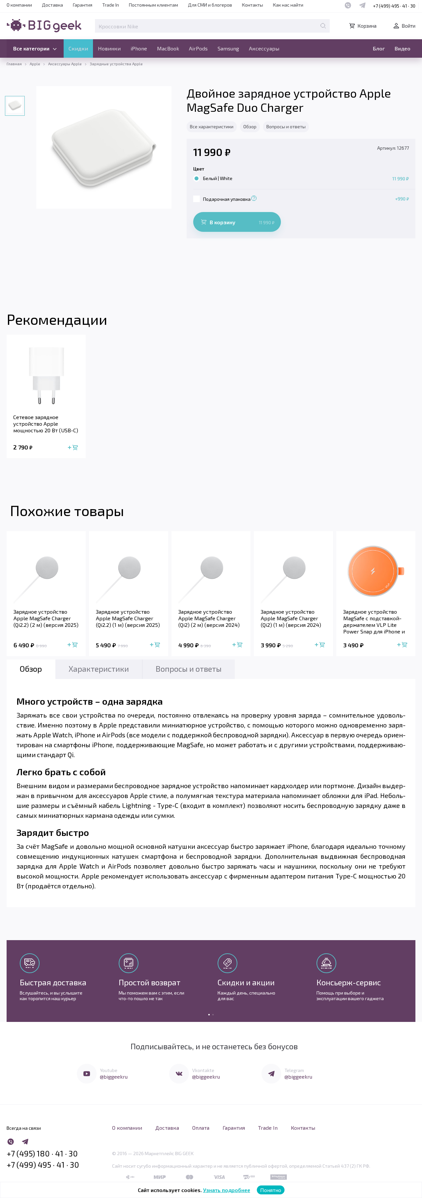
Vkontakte (203, 1070)
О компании (19, 5)
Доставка (52, 5)
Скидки (78, 48)
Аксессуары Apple (65, 63)
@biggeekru (114, 1076)
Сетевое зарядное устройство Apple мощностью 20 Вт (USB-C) (45, 423)
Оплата (200, 1127)
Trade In (110, 5)
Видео (402, 48)
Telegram (294, 1070)
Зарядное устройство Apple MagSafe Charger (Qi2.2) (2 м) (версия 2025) (46, 618)
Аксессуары (264, 48)
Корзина (367, 26)
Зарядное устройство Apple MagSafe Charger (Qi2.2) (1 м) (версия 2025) (128, 618)
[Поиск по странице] (323, 26)
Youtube (108, 1070)
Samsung (228, 48)
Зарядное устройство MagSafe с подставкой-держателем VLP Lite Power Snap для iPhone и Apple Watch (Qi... (374, 621)
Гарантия (82, 5)
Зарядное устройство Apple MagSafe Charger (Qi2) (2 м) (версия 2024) (209, 618)
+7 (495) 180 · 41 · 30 (42, 1153)
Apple (35, 63)
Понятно (270, 1190)
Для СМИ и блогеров (210, 5)
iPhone (139, 48)
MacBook (168, 48)
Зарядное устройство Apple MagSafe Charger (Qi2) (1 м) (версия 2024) (291, 618)
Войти (408, 26)
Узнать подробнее (226, 1190)
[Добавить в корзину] (74, 447)
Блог (379, 48)
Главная (14, 63)
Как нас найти (288, 5)
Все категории (31, 48)
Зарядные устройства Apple (116, 63)
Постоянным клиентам (153, 5)
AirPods (198, 48)
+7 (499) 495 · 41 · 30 (394, 6)
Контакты (252, 5)
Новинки (109, 48)
